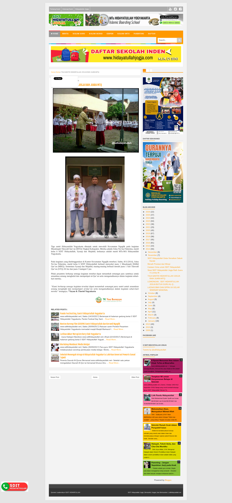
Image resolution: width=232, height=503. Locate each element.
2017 (148, 239)
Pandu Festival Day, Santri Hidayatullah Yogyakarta (82, 313)
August (151, 299)
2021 (148, 227)
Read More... (110, 319)
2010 (148, 327)
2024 (148, 218)
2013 (148, 324)
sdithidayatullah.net (175, 492)
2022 (148, 224)
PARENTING (139, 34)
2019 (148, 233)
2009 (148, 330)
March (151, 315)
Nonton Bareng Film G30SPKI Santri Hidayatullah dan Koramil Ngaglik (90, 323)
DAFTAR (151, 34)
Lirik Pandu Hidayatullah (162, 395)
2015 (148, 246)
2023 (148, 221)
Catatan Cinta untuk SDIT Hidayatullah (164, 267)
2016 (148, 243)
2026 (148, 212)
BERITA (65, 34)
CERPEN (109, 34)
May (150, 308)
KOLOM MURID (95, 34)
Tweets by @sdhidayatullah (154, 350)
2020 (148, 230)
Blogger (168, 480)
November (152, 255)
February (152, 318)
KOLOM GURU (79, 34)
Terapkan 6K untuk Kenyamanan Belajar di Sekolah (162, 379)
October (151, 293)
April (150, 312)
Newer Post (55, 377)
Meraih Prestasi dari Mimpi (159, 264)
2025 (148, 215)
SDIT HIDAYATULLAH (73, 492)
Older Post (135, 377)
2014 (148, 249)
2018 (148, 236)
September (153, 296)
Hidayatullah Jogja (82, 9)
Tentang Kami (55, 9)
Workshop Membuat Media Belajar (75, 344)
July (150, 302)
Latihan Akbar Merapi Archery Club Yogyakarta (80, 334)
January (151, 321)
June (150, 305)
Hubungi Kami (67, 9)
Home (55, 34)
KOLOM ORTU (123, 34)
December (152, 252)
